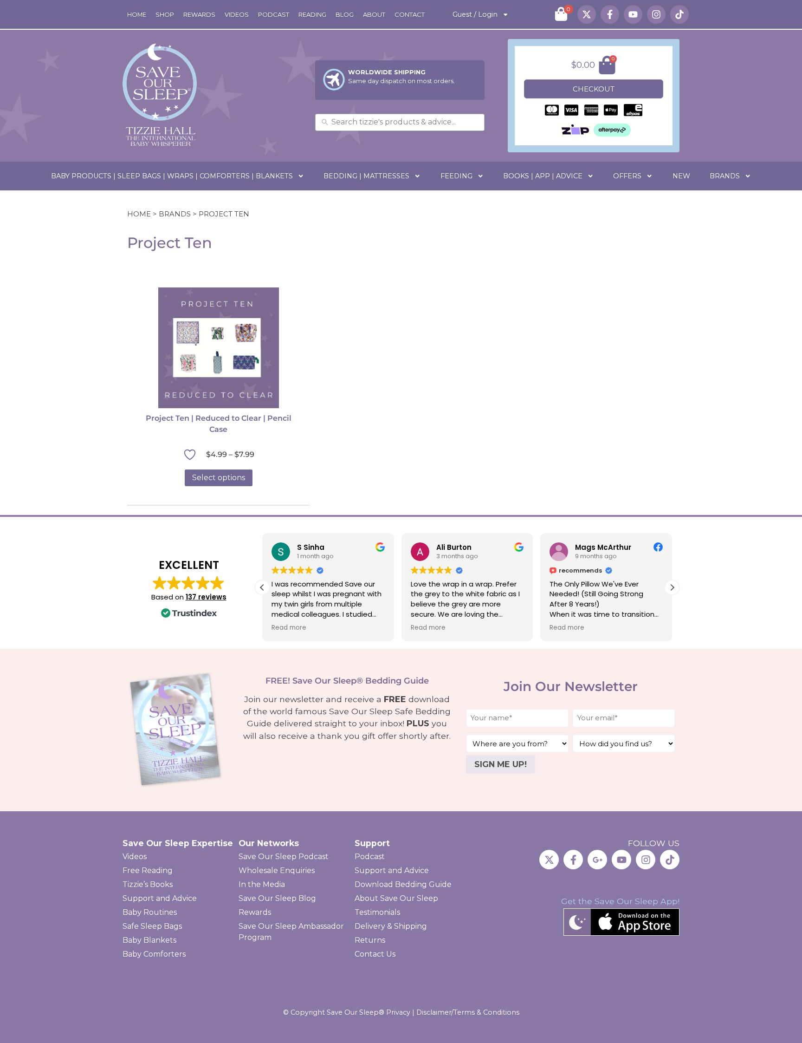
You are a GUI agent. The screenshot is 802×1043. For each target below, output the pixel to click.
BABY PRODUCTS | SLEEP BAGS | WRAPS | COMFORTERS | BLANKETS (172, 176)
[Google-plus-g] (597, 859)
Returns (370, 940)
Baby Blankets (149, 940)
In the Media (262, 884)
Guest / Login (475, 14)
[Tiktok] (679, 14)
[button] (672, 587)
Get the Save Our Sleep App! (620, 901)
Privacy (398, 1012)
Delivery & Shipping (391, 926)
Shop (164, 14)
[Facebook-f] (610, 14)
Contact (410, 14)
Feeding (456, 176)
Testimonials (377, 912)
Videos (237, 14)
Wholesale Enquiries (277, 870)
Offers (627, 176)
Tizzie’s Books (148, 884)
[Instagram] (656, 14)
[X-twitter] (586, 14)
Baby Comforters (154, 954)
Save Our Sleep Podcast (284, 856)
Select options (218, 477)
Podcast (273, 14)
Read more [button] (289, 628)
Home (136, 14)
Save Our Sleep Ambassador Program (291, 932)
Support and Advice (160, 898)
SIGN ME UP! (500, 764)
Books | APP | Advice (542, 176)
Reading (312, 14)
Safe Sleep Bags (152, 926)
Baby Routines (150, 912)
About (374, 14)
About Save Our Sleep (396, 898)
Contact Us (375, 954)
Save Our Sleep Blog (277, 898)
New (681, 176)
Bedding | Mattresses (366, 176)
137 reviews (206, 597)
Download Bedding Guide (403, 884)
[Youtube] (633, 14)
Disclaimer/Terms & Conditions (467, 1012)
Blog (345, 14)
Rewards (199, 14)
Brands (725, 176)
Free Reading (148, 870)
